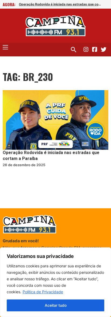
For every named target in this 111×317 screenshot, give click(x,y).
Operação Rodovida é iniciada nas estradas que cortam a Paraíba (60, 4)
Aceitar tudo (56, 305)
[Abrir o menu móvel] (5, 47)
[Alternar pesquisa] (73, 49)
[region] (55, 282)
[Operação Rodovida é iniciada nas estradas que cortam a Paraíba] (55, 120)
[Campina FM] (55, 25)
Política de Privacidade (43, 291)
